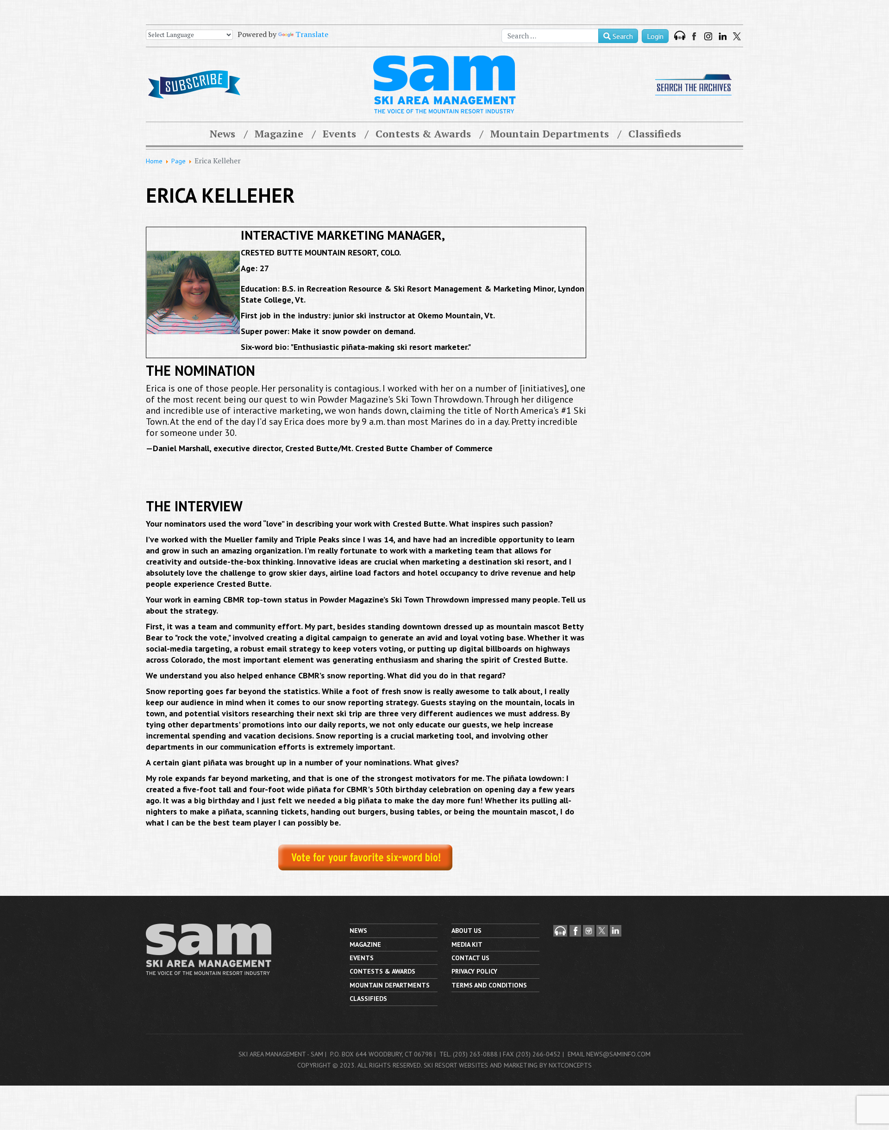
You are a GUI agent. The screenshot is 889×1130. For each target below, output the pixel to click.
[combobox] (550, 36)
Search (622, 36)
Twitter (737, 36)
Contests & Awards (423, 133)
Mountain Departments (549, 133)
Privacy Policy (474, 971)
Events (339, 133)
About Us (466, 930)
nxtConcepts (570, 1065)
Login (655, 36)
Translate (311, 34)
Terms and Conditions (489, 985)
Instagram (708, 36)
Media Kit (466, 944)
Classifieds (654, 133)
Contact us (470, 958)
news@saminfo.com (618, 1054)
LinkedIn (722, 36)
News (222, 133)
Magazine (279, 133)
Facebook (695, 36)
